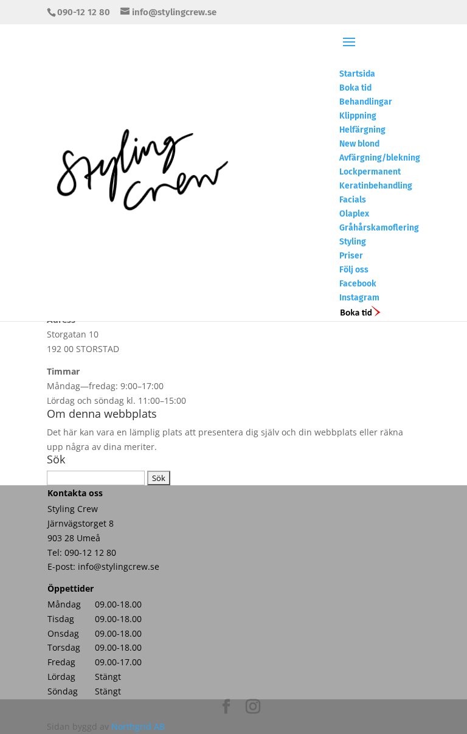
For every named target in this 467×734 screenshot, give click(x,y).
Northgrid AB (138, 726)
